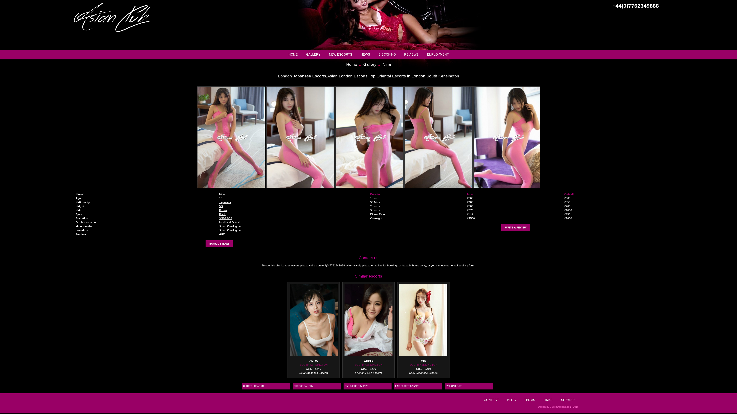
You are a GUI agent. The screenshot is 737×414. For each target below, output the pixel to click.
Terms (529, 400)
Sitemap (568, 400)
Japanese (225, 202)
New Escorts (340, 54)
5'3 (221, 206)
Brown (223, 210)
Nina (387, 64)
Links (548, 400)
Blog (511, 400)
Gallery (313, 54)
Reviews (411, 54)
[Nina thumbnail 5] (506, 137)
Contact (491, 400)
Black (222, 214)
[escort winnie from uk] (368, 320)
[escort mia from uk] (423, 320)
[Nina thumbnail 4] (437, 137)
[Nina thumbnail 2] (299, 137)
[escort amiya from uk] (314, 320)
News (365, 54)
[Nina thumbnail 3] (368, 137)
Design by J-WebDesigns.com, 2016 (558, 407)
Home (293, 54)
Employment (438, 54)
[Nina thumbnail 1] (230, 137)
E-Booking (387, 54)
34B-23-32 (225, 218)
